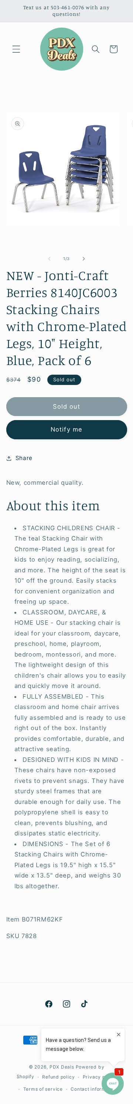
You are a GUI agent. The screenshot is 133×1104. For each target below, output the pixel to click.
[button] (16, 49)
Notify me (66, 429)
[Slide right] (83, 259)
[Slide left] (49, 259)
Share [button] (24, 457)
